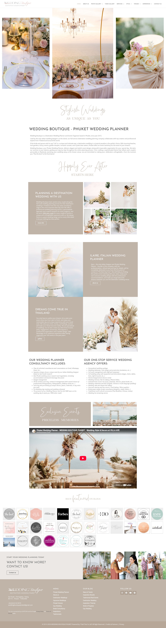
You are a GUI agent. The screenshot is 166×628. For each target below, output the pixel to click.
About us (56, 595)
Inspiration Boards (89, 595)
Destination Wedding (89, 600)
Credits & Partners (112, 624)
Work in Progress (88, 606)
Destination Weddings (60, 598)
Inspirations (57, 611)
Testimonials (57, 614)
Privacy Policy (40, 611)
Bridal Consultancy (59, 609)
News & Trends (88, 592)
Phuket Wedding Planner (61, 592)
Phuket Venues (58, 603)
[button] (102, 4)
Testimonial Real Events (90, 598)
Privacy (121, 624)
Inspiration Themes (89, 603)
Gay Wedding (57, 606)
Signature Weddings (59, 600)
